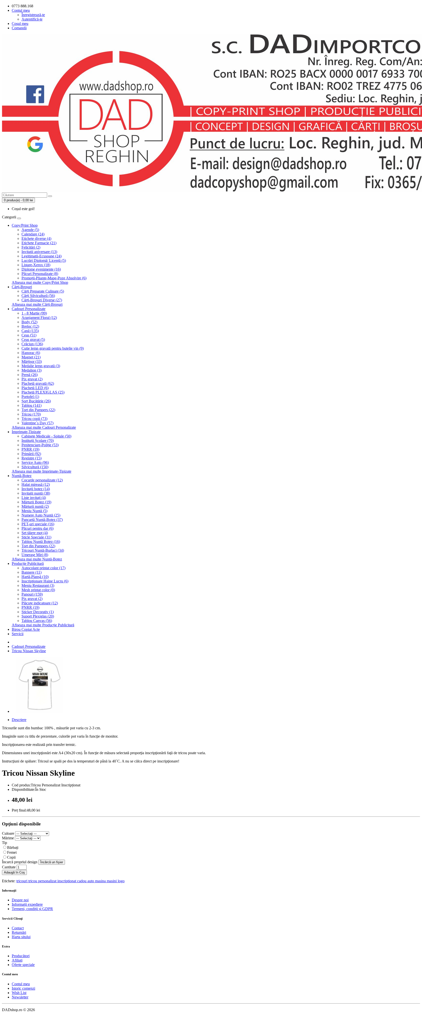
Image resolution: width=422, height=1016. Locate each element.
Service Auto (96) (35, 462)
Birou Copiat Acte (26, 629)
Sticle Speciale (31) (36, 537)
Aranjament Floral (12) (39, 317)
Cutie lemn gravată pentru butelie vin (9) (52, 348)
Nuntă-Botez (22, 476)
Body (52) (29, 322)
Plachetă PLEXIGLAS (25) (42, 392)
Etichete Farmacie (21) (38, 243)
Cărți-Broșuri (22, 287)
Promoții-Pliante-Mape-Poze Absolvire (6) (53, 278)
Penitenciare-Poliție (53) (40, 445)
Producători (21, 956)
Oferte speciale (23, 965)
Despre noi (20, 900)
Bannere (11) (31, 572)
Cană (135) (30, 331)
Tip (4, 843)
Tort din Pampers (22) (38, 410)
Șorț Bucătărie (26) (36, 401)
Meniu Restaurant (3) (37, 585)
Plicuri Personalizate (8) (39, 274)
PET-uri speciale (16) (37, 524)
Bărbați (12, 847)
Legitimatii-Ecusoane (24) (41, 256)
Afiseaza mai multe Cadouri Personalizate (44, 427)
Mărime (8, 838)
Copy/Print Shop (25, 225)
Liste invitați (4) (33, 498)
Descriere (19, 720)
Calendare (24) (32, 234)
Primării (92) (31, 454)
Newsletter (20, 997)
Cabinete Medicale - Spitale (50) (46, 436)
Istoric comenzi (23, 988)
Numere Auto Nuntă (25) (40, 515)
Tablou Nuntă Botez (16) (40, 541)
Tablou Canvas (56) (36, 621)
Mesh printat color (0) (38, 590)
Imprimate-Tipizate (26, 432)
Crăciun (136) (32, 344)
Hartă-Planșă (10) (35, 577)
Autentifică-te (31, 19)
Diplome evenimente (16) (41, 269)
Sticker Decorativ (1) (37, 612)
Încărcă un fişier (51, 862)
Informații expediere (27, 904)
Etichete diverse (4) (36, 238)
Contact (18, 928)
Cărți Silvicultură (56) (38, 296)
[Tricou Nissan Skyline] (39, 711)
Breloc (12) (30, 326)
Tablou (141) (31, 405)
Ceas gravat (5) (33, 339)
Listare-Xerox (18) (35, 265)
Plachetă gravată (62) (37, 383)
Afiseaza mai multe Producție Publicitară (43, 625)
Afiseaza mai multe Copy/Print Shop (40, 282)
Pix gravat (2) (31, 379)
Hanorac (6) (30, 353)
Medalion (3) (31, 370)
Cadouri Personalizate (28, 309)
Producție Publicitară (28, 563)
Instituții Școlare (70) (37, 440)
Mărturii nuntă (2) (35, 506)
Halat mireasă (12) (35, 484)
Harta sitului (21, 937)
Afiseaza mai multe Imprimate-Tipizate (41, 471)
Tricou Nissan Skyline (29, 651)
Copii (11, 857)
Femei (12, 852)
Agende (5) (30, 230)
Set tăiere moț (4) (34, 533)
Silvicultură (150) (34, 467)
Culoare (8, 833)
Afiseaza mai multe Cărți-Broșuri (37, 304)
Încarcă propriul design (19, 862)
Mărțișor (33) (31, 361)
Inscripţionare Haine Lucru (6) (44, 581)
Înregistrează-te (33, 15)
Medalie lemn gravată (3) (40, 366)
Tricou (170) (31, 414)
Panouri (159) (32, 594)
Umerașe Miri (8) (34, 555)
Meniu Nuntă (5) (34, 511)
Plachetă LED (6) (35, 388)
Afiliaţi (17, 960)
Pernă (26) (29, 375)
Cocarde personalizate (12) (42, 480)
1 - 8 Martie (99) (34, 313)
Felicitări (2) (30, 247)
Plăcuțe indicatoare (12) (39, 603)
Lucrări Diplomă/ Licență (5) (43, 260)
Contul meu (21, 984)
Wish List (19, 993)
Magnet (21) (31, 357)
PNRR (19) (30, 449)
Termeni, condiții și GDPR (32, 909)
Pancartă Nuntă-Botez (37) (42, 520)
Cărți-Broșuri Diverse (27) (41, 300)
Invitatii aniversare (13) (39, 252)
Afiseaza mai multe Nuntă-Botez (37, 559)
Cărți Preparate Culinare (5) (42, 291)
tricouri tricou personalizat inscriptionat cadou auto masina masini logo (70, 881)
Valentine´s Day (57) (37, 423)
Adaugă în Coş (14, 872)
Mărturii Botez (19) (36, 502)
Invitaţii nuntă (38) (35, 493)
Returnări (19, 932)
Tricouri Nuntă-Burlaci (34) (42, 550)
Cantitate (9, 867)
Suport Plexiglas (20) (37, 616)
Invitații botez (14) (35, 489)
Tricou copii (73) (34, 419)
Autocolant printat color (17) (43, 568)
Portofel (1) (30, 397)
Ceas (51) (28, 335)
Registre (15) (31, 458)
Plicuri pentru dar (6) (37, 528)
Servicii (17, 634)
